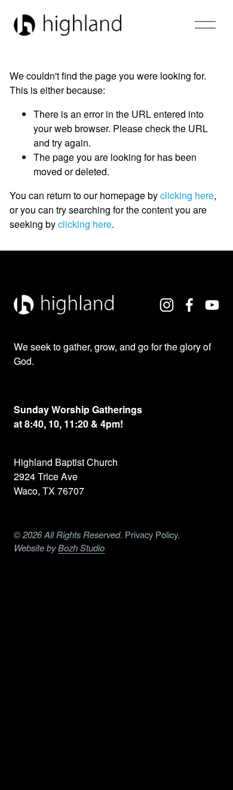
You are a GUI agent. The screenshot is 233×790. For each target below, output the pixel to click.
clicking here (187, 195)
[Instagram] (167, 305)
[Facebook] (189, 305)
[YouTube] (212, 305)
